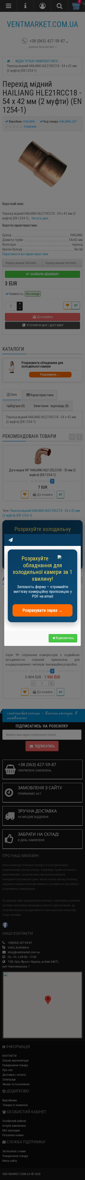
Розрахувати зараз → (43, 610)
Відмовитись (65, 638)
